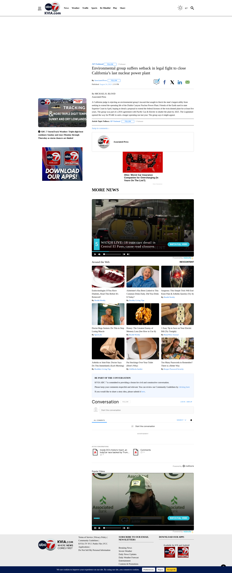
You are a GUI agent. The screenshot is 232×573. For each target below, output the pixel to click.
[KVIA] (52, 8)
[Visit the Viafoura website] (188, 466)
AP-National (115, 121)
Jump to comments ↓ (100, 128)
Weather (75, 8)
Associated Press (100, 80)
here (143, 391)
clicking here (184, 387)
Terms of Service (85, 537)
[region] (143, 434)
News (66, 8)
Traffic (85, 8)
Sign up (189, 402)
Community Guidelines (88, 540)
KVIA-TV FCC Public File (90, 544)
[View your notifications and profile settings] (191, 420)
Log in (182, 402)
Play (115, 8)
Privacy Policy (100, 537)
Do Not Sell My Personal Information (94, 550)
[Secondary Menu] (41, 8)
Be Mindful (105, 8)
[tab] (99, 420)
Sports (94, 8)
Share (122, 8)
